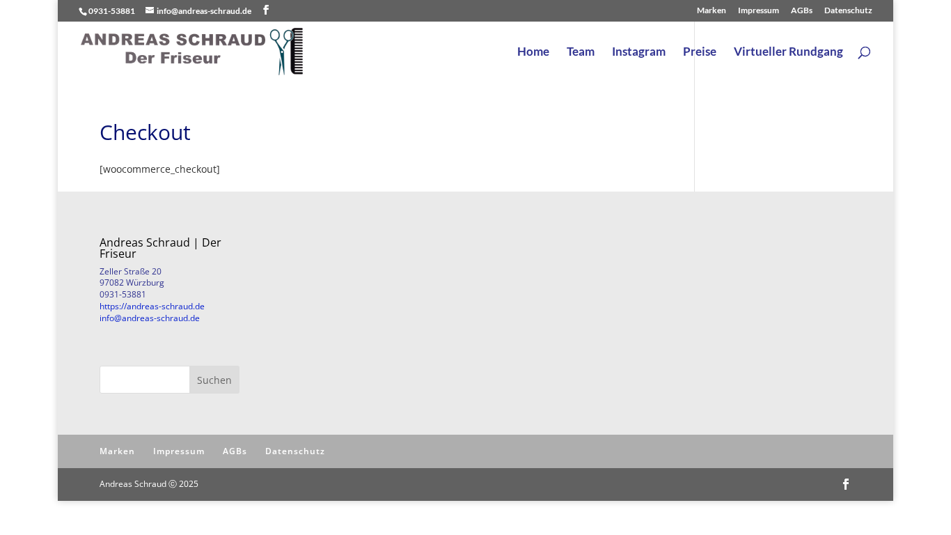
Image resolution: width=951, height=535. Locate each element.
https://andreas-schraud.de (152, 306)
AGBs (801, 10)
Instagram (639, 53)
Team (581, 53)
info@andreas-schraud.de (150, 318)
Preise (699, 53)
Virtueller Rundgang (788, 53)
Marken (711, 10)
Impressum (758, 10)
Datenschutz (848, 10)
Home (533, 53)
